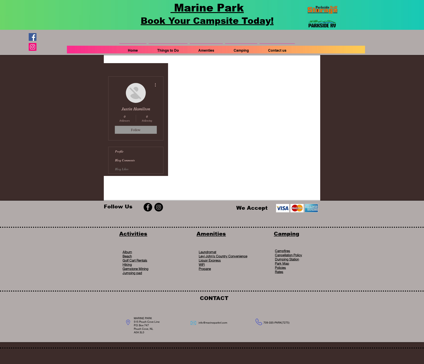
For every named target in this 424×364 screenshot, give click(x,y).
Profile (119, 151)
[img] (282, 208)
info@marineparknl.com (213, 322)
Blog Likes (121, 169)
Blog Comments (125, 160)
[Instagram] (32, 47)
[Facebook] (32, 37)
